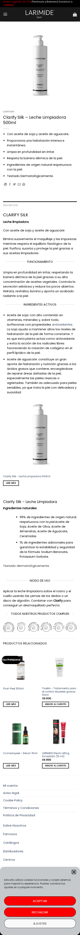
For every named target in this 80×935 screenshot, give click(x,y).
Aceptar (40, 901)
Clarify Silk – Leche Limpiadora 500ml (26, 476)
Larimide (8, 111)
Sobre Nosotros (14, 825)
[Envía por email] (19, 184)
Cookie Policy (13, 800)
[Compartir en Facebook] (9, 184)
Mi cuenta (10, 786)
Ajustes (40, 923)
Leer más (11, 483)
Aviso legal (11, 793)
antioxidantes (62, 325)
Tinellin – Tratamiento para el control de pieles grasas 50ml (59, 692)
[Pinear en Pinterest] (23, 184)
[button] (74, 872)
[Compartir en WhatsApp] (5, 184)
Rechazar (40, 912)
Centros (9, 860)
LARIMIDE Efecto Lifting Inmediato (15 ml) (55, 755)
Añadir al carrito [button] (55, 704)
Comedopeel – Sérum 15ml (20, 753)
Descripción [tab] (10, 205)
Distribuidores (13, 851)
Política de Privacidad (19, 815)
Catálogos (11, 843)
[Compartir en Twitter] (14, 184)
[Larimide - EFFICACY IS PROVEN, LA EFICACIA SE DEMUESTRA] (40, 14)
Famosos (10, 834)
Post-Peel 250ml (13, 688)
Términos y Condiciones (21, 808)
